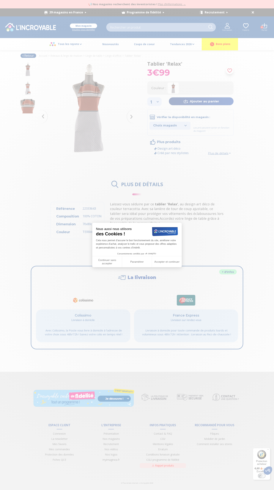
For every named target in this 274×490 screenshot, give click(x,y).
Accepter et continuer (166, 261)
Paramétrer (137, 261)
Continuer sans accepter (107, 262)
